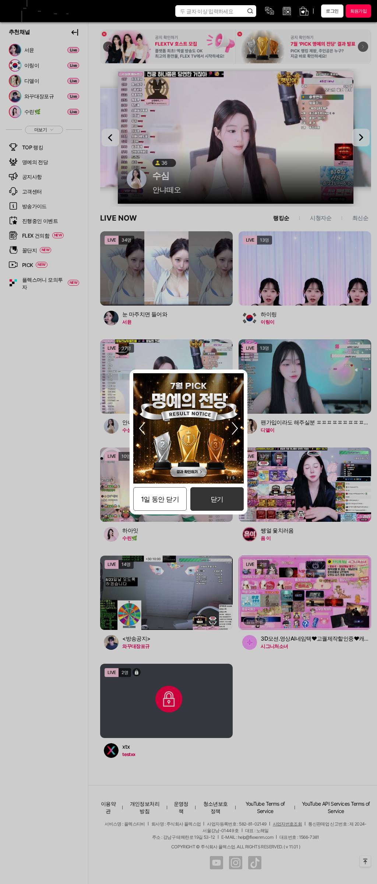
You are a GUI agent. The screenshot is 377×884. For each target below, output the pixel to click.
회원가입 (358, 11)
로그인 (332, 11)
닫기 (217, 499)
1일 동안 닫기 (160, 499)
